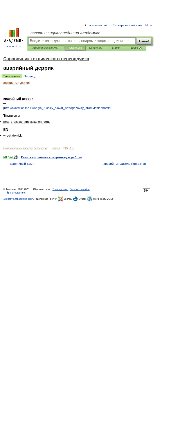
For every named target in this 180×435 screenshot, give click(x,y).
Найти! (144, 41)
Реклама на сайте (80, 189)
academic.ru (13, 46)
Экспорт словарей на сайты (18, 198)
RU (147, 25)
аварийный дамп (22, 163)
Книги (116, 47)
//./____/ (57, 108)
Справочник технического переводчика (45, 47)
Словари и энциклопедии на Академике (63, 33)
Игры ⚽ (136, 47)
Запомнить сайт (98, 25)
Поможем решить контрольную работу (51, 157)
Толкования (74, 47)
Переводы (95, 47)
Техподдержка (60, 189)
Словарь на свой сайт (127, 25)
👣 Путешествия (16, 192)
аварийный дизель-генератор (124, 163)
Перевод (30, 76)
